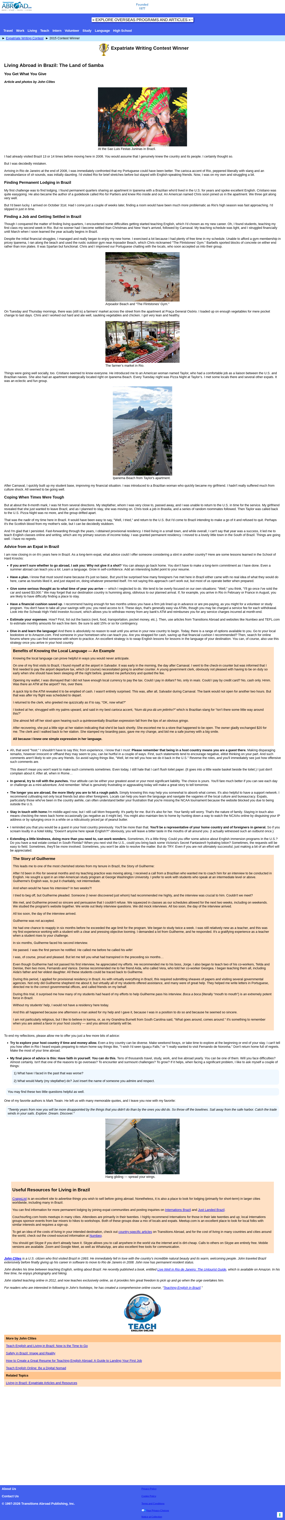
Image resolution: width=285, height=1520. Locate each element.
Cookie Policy (148, 1496)
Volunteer (72, 30)
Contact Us (10, 1496)
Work (20, 30)
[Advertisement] (142, 1435)
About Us (9, 1489)
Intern (57, 30)
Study (87, 30)
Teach (44, 30)
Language (102, 30)
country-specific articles (135, 1232)
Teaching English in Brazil (182, 1288)
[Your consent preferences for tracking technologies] (280, 1515)
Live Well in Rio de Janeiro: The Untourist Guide (191, 1269)
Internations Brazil (178, 1210)
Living (32, 30)
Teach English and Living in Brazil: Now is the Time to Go (47, 1346)
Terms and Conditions (152, 1503)
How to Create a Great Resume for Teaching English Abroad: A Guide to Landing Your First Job (74, 1360)
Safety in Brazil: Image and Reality (30, 1353)
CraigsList (19, 1199)
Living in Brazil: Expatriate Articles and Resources (41, 1383)
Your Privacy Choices (157, 1510)
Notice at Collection (151, 1517)
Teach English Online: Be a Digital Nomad (36, 1368)
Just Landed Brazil (211, 1210)
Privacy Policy (148, 1489)
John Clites (12, 1258)
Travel (8, 30)
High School (122, 30)
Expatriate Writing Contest (24, 38)
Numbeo (96, 1235)
